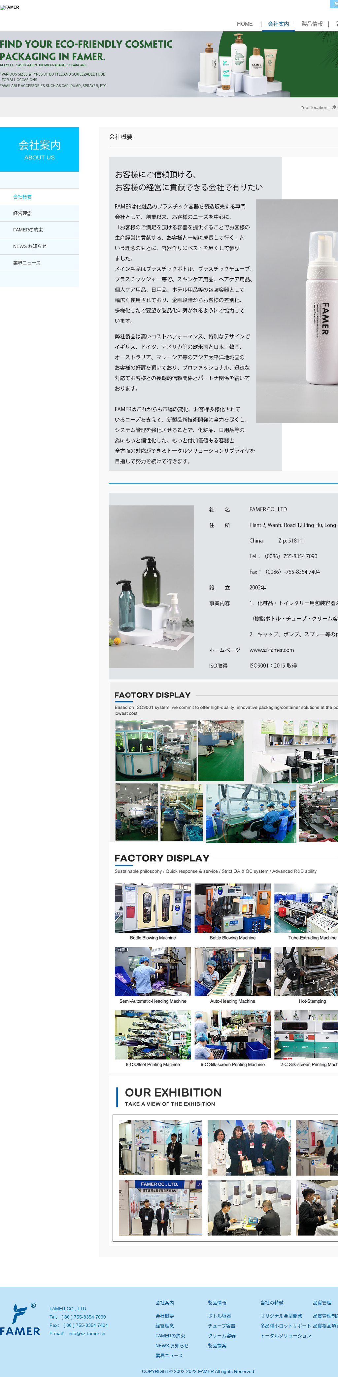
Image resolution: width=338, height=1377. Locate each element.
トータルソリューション (285, 1335)
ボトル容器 (219, 1316)
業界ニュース (27, 262)
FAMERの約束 (28, 229)
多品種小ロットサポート (285, 1325)
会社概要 (22, 196)
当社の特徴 (272, 1302)
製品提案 (217, 1345)
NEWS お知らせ (30, 246)
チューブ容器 (221, 1325)
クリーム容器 (222, 1335)
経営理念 (22, 213)
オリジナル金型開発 (281, 1316)
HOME (245, 24)
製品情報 (312, 24)
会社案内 (278, 24)
